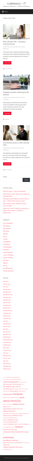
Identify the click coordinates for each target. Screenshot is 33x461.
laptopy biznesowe (9, 411)
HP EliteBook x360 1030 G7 (12, 386)
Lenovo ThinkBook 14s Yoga (10, 420)
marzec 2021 (6, 326)
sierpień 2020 (7, 345)
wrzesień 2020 (7, 342)
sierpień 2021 (6, 316)
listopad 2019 (7, 369)
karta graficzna (22, 391)
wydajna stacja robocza (7, 449)
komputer (18, 394)
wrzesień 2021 (7, 313)
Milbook (5, 263)
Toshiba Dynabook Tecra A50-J (13, 447)
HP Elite (5, 239)
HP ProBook (6, 244)
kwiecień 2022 (7, 300)
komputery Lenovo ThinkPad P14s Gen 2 (11, 397)
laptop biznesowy (12, 400)
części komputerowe (10, 382)
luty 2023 (5, 286)
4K (3, 377)
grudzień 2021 (7, 305)
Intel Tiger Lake (6, 391)
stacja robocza (18, 442)
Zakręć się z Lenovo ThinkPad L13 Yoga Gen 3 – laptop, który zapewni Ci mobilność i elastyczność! (16, 210)
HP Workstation (7, 247)
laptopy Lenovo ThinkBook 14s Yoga (12, 415)
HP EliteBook (6, 242)
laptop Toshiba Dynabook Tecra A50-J (13, 409)
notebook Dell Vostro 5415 (10, 429)
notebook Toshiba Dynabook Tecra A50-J (16, 433)
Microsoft (5, 260)
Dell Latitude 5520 (22, 382)
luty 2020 (5, 361)
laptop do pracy (18, 404)
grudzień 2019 (7, 366)
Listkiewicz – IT (16, 3)
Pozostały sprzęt (8, 268)
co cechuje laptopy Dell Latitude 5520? (12, 377)
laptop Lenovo (7, 406)
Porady (7, 119)
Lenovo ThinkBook (8, 255)
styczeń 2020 (7, 363)
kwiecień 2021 (7, 324)
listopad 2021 (6, 308)
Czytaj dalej (7, 63)
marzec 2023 (6, 284)
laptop (22, 397)
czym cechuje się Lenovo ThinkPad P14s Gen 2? (12, 379)
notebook (19, 427)
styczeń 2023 (6, 289)
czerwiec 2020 (7, 350)
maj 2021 (5, 321)
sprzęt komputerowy (8, 442)
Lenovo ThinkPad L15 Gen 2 (8, 427)
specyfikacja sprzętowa (10, 440)
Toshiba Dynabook (8, 271)
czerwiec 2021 (7, 318)
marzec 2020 (6, 358)
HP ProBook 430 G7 (8, 389)
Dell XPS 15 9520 (16, 384)
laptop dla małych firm (7, 404)
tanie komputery (26, 442)
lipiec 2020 (6, 347)
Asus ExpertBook (8, 223)
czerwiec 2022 (7, 297)
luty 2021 (5, 329)
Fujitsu (5, 236)
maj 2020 (5, 353)
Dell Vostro (6, 231)
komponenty (7, 394)
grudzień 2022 (7, 292)
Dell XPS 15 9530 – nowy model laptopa (14, 191)
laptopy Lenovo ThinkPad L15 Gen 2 (10, 417)
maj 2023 (5, 281)
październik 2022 (7, 294)
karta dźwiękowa (14, 391)
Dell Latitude (8, 68)
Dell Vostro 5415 (7, 384)
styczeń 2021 (6, 332)
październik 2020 (8, 339)
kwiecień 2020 (7, 355)
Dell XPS (5, 234)
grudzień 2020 (7, 334)
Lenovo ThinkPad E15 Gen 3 (10, 424)
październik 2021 (7, 310)
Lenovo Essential (8, 252)
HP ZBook (6, 249)
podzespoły (8, 437)
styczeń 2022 (6, 302)
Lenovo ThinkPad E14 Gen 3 (10, 422)
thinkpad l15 (6, 445)
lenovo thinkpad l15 (24, 424)
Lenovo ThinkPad (8, 257)
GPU (22, 384)
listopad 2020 (7, 337)
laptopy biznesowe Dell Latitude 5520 (10, 413)
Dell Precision (7, 228)
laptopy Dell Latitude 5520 (23, 413)
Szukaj (5, 176)
